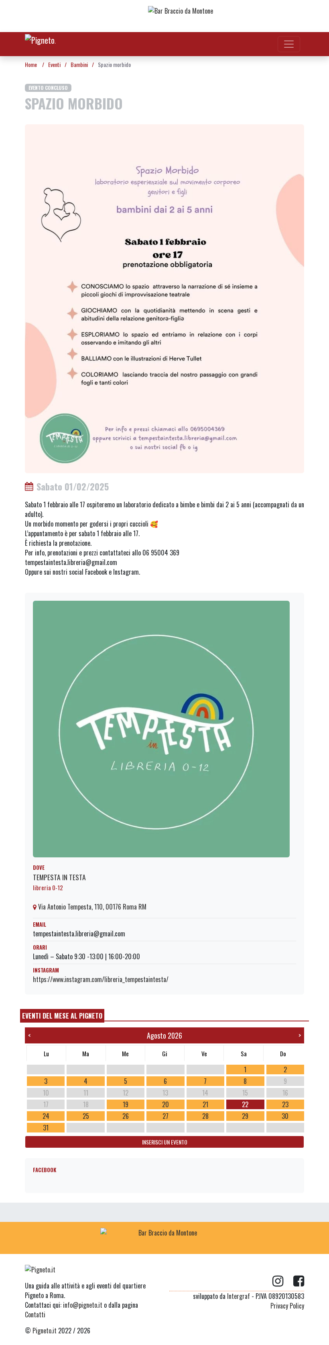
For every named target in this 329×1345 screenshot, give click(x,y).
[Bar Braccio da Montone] (212, 16)
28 (205, 1116)
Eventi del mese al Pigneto (62, 1016)
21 (205, 1104)
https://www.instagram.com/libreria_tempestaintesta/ (101, 979)
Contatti (35, 1314)
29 (245, 1116)
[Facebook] (298, 1281)
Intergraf (238, 1296)
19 (125, 1104)
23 (285, 1104)
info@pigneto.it (82, 1305)
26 (125, 1116)
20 (165, 1104)
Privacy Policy (287, 1306)
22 (245, 1104)
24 (46, 1116)
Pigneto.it (44, 1330)
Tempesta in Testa (59, 877)
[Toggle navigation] (289, 44)
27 (165, 1116)
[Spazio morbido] (164, 298)
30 (285, 1116)
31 (46, 1127)
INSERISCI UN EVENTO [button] (164, 1142)
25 (86, 1116)
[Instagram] (282, 1281)
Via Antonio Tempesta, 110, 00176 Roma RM (91, 907)
